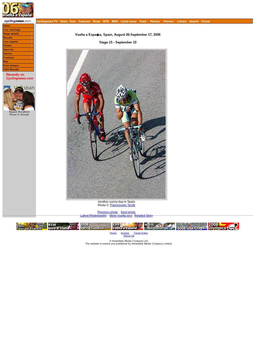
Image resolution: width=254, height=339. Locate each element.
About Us (129, 235)
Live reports (10, 41)
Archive (125, 233)
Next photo (128, 212)
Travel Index (141, 233)
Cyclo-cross (128, 21)
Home (6, 25)
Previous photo (107, 212)
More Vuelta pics (121, 215)
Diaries (7, 53)
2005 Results (11, 69)
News (63, 21)
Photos (155, 21)
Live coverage (12, 29)
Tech (72, 21)
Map (5, 61)
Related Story (143, 215)
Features (84, 21)
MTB (106, 21)
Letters (182, 21)
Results (7, 37)
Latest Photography (93, 215)
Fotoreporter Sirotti (122, 205)
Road (96, 21)
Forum (205, 21)
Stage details (11, 33)
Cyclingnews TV (46, 21)
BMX (115, 21)
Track (142, 21)
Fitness (168, 21)
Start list (8, 49)
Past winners (11, 65)
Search (194, 21)
